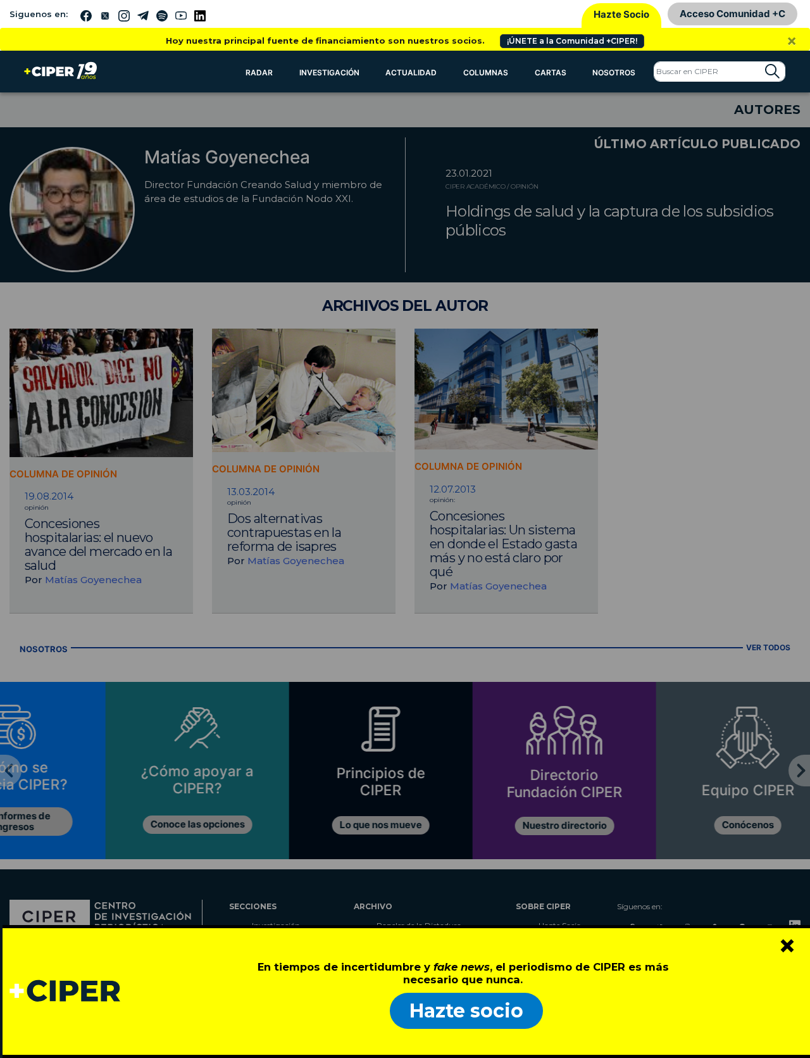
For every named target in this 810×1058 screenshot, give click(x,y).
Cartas (550, 72)
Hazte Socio (621, 14)
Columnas (485, 72)
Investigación (329, 72)
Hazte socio (466, 1011)
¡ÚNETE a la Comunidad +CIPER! (572, 41)
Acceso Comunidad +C (732, 14)
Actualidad (411, 72)
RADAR (259, 72)
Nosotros (613, 72)
